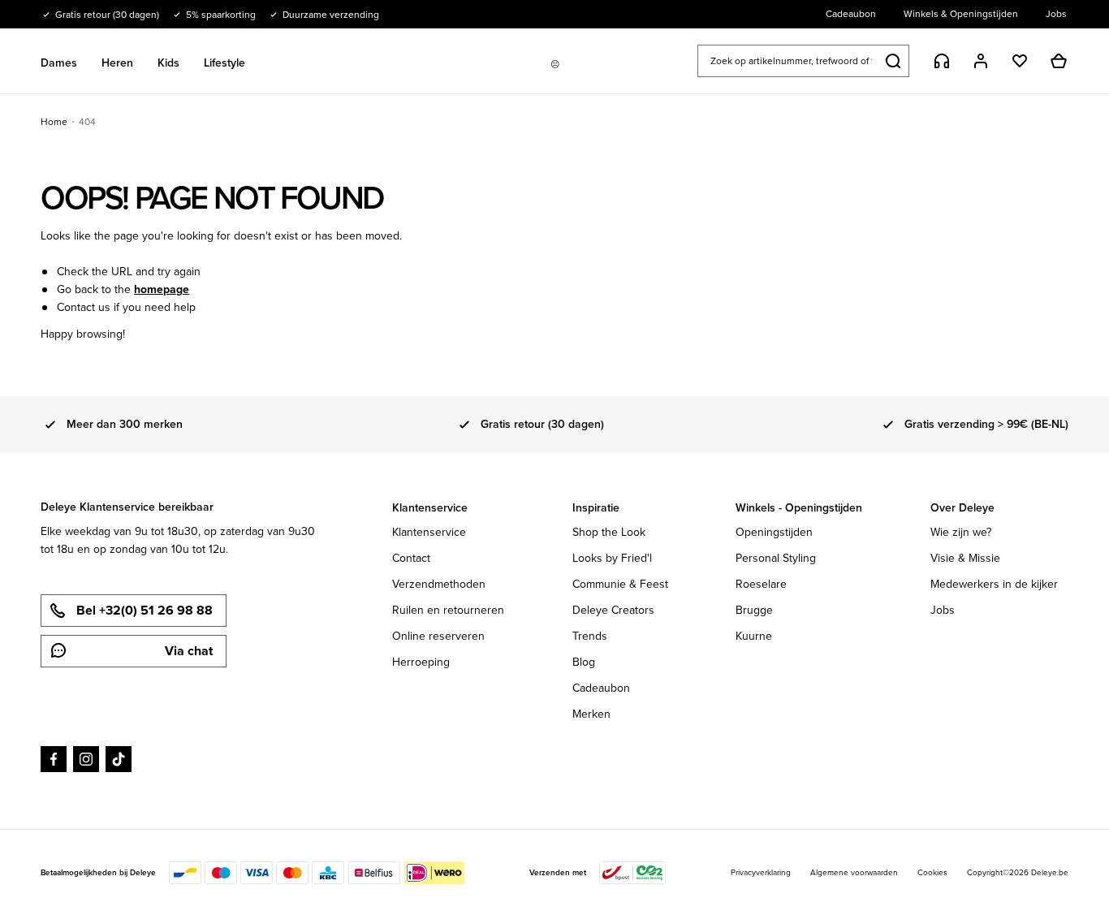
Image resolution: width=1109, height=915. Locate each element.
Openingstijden (774, 532)
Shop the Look (608, 532)
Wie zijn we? (960, 532)
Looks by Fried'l (612, 558)
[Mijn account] (980, 61)
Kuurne (754, 636)
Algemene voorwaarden (854, 872)
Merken (591, 714)
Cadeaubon (601, 688)
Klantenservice (429, 532)
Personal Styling (776, 558)
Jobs (942, 610)
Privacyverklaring (761, 872)
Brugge (754, 610)
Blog (583, 662)
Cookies (932, 872)
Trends (589, 636)
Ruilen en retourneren (448, 610)
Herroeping (421, 662)
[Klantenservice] (941, 61)
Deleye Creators (613, 610)
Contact (411, 558)
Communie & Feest (620, 584)
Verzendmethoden (438, 584)
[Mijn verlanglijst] (1019, 61)
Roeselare (761, 584)
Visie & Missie (965, 558)
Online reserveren (438, 636)
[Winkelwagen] (1058, 61)
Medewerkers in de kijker (994, 584)
